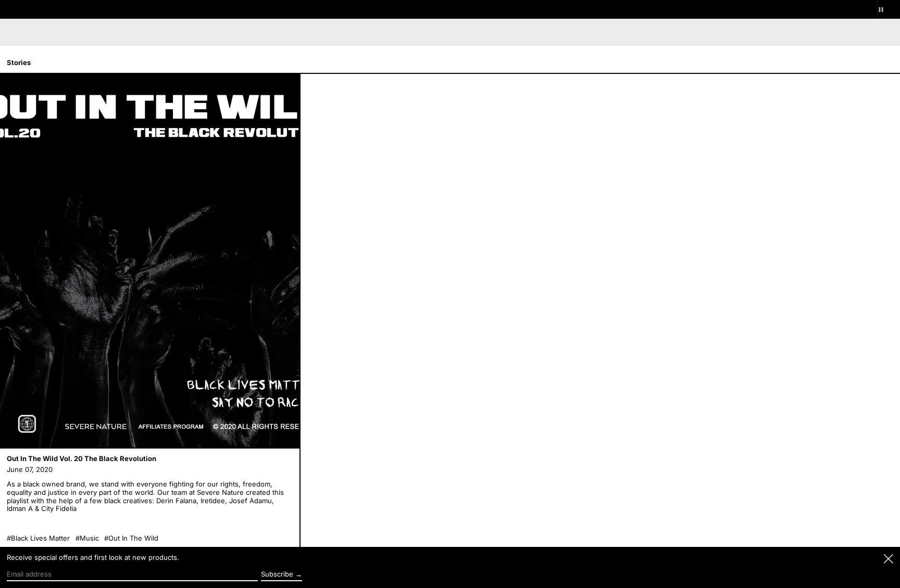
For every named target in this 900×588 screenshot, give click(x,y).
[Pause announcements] (888, 9)
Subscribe (277, 574)
